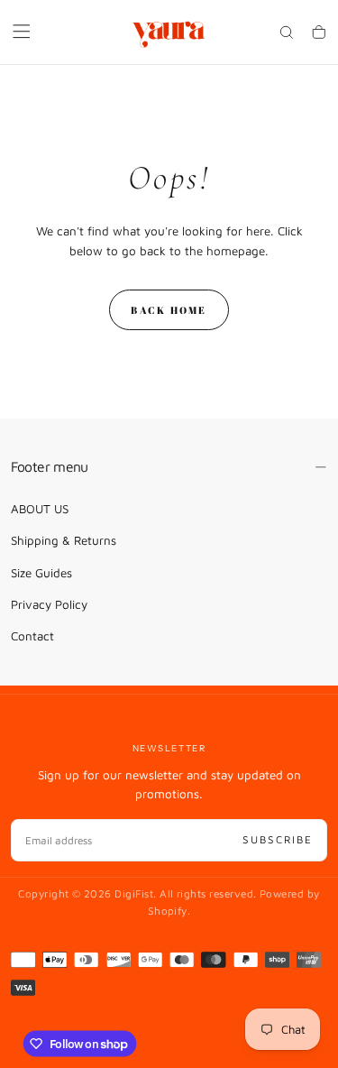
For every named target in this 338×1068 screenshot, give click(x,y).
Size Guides (41, 573)
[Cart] (319, 33)
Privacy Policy (49, 604)
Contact (32, 636)
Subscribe (277, 839)
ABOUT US (40, 509)
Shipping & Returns (63, 540)
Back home (168, 310)
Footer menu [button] (49, 466)
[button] (21, 31)
